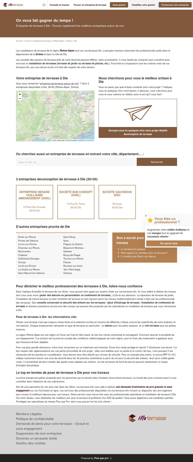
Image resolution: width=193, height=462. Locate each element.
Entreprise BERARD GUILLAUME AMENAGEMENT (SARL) (34, 195)
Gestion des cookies (31, 443)
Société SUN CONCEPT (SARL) (76, 193)
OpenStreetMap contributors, (76, 140)
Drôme (69, 40)
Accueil (19, 40)
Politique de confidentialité (35, 418)
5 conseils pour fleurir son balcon (138, 256)
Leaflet (54, 140)
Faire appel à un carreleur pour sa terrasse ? (144, 252)
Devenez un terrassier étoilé (36, 438)
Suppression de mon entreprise (39, 433)
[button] (59, 5)
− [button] (20, 98)
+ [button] (20, 94)
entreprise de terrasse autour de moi (59, 83)
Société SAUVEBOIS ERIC (117, 193)
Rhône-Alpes (59, 40)
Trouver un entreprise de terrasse (37, 40)
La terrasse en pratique (133, 249)
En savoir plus (169, 243)
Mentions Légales (29, 413)
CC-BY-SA (90, 140)
